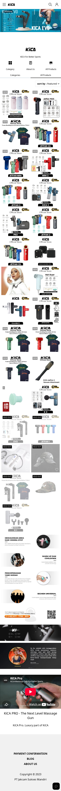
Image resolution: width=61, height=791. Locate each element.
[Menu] (4, 4)
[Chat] (56, 786)
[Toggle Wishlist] (27, 115)
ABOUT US (30, 764)
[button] (57, 4)
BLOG (30, 759)
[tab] (15, 75)
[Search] (50, 4)
